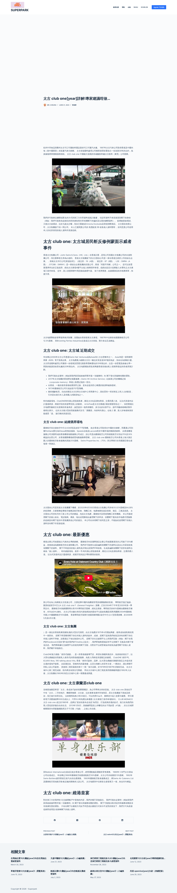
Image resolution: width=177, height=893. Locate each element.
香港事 (74, 105)
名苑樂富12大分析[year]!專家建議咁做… (147, 858)
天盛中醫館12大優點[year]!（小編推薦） (68, 858)
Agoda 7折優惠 (159, 7)
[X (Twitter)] (77, 820)
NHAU (136, 7)
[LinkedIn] (122, 820)
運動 (123, 7)
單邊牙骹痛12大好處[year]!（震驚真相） (28, 871)
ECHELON (144, 7)
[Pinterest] (100, 820)
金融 (129, 7)
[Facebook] (54, 820)
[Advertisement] (88, 51)
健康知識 (116, 7)
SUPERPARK (20, 10)
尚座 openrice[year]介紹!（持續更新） (147, 871)
